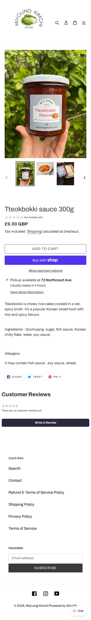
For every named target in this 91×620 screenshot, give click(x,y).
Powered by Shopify (63, 605)
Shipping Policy (21, 504)
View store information (27, 292)
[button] (24, 217)
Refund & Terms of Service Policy (36, 492)
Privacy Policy (20, 516)
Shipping (34, 231)
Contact (15, 480)
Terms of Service (22, 528)
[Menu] (83, 22)
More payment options (45, 270)
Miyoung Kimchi (37, 605)
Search (14, 468)
